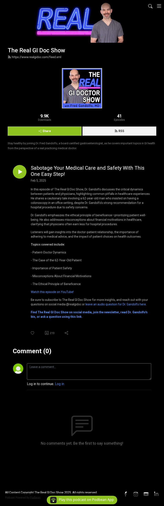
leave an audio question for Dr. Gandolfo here (115, 304)
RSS (121, 131)
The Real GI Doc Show (36, 50)
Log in (59, 384)
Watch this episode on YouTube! (52, 292)
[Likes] (32, 333)
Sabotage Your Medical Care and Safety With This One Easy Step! (87, 171)
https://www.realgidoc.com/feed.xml (36, 57)
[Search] (150, 6)
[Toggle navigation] (159, 6)
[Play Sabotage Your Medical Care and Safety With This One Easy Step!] (19, 172)
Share (46, 131)
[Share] (66, 333)
